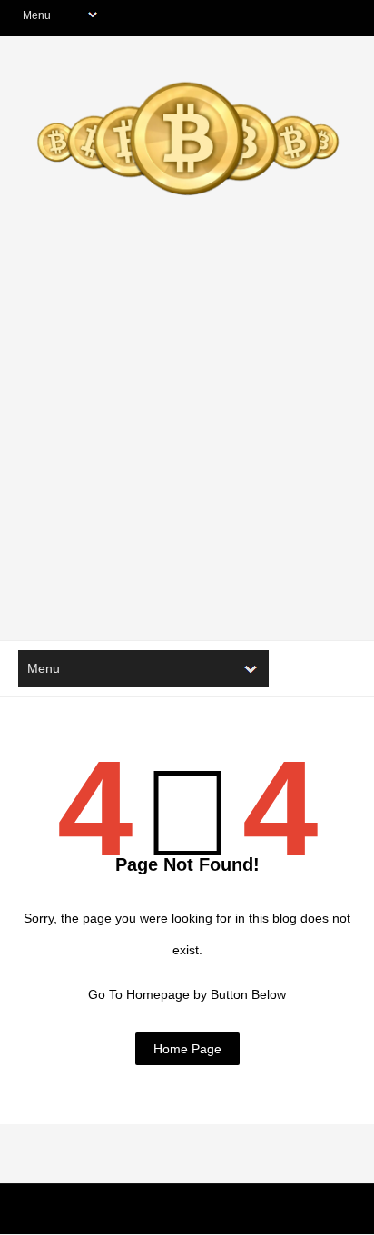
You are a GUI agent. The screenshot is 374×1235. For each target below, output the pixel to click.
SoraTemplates (125, 1212)
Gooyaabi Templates (293, 1212)
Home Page (187, 1049)
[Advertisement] (187, 435)
